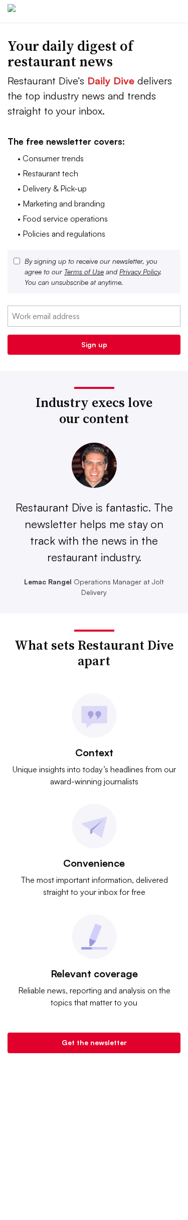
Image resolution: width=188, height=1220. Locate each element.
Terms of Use (84, 271)
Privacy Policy (139, 271)
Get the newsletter (94, 1042)
